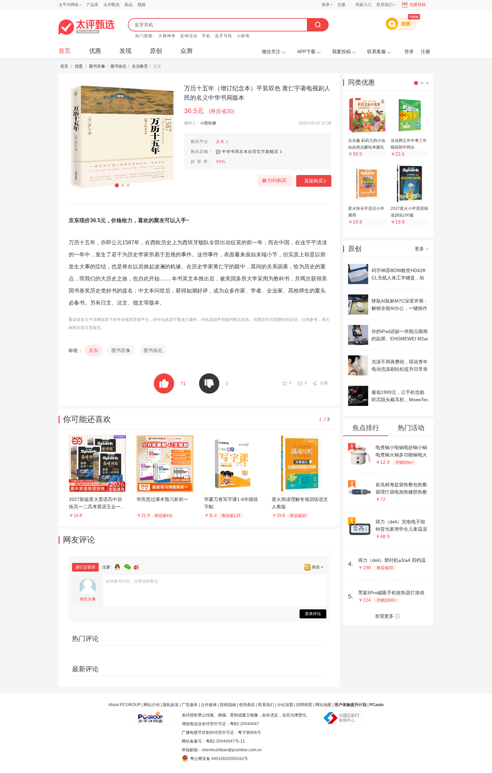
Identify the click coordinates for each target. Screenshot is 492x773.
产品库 (92, 4)
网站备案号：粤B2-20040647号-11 (213, 741)
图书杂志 (118, 66)
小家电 (243, 35)
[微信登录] (129, 566)
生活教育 (140, 66)
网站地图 (323, 704)
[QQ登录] (119, 566)
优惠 (95, 51)
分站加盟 (285, 704)
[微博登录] (138, 566)
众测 (186, 51)
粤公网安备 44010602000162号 (219, 758)
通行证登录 (85, 567)
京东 (220, 141)
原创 (156, 51)
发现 (125, 51)
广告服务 (190, 704)
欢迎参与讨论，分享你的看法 (132, 581)
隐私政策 (171, 704)
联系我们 (266, 704)
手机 (206, 35)
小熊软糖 (208, 123)
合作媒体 (209, 704)
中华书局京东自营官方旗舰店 (250, 151)
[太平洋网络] (151, 715)
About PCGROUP (124, 704)
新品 (129, 4)
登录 (326, 4)
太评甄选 (111, 4)
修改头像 (88, 599)
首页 (65, 51)
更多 (421, 248)
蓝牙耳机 (223, 35)
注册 (341, 4)
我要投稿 (418, 4)
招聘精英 (304, 704)
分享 (324, 383)
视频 (142, 4)
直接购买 (313, 180)
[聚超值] (86, 27)
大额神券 (167, 35)
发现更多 (384, 616)
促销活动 (188, 35)
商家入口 (363, 4)
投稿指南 (228, 704)
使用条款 (247, 704)
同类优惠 (361, 82)
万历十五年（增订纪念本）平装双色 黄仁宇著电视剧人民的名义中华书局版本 (257, 93)
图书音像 (97, 66)
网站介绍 (152, 704)
